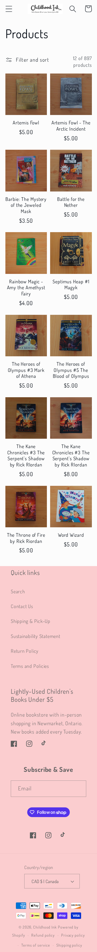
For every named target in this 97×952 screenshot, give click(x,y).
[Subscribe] (78, 788)
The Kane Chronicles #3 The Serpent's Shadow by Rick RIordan (26, 455)
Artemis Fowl (26, 122)
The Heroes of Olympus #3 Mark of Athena (26, 370)
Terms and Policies (30, 666)
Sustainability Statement (35, 636)
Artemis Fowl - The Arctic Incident (71, 126)
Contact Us (22, 606)
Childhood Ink (45, 927)
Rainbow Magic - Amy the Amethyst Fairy (26, 287)
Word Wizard (71, 535)
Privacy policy (73, 935)
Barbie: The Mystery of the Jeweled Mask (26, 205)
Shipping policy (69, 945)
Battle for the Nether (71, 202)
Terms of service (35, 945)
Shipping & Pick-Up (30, 621)
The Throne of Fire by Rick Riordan (26, 538)
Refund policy (43, 935)
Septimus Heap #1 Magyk (71, 284)
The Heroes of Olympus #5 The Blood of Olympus (71, 370)
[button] (8, 8)
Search (18, 591)
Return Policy (25, 651)
